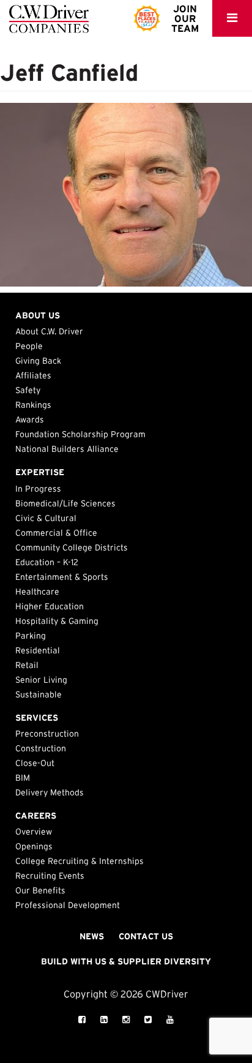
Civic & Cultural (45, 518)
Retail (27, 665)
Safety (27, 390)
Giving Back (38, 361)
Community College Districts (71, 547)
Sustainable (38, 694)
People (29, 346)
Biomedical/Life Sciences (65, 503)
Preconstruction (47, 733)
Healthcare (37, 591)
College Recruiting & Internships (79, 861)
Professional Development (67, 905)
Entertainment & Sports (61, 577)
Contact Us (146, 936)
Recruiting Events (49, 876)
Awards (29, 419)
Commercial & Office (56, 533)
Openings (34, 846)
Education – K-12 (46, 562)
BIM (22, 778)
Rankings (33, 405)
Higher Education (49, 606)
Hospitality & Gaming (56, 621)
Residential (37, 650)
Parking (30, 635)
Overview (33, 831)
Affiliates (33, 375)
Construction (40, 748)
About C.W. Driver (49, 331)
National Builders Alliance (67, 449)
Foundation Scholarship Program (80, 434)
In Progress (38, 489)
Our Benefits (40, 890)
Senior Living (41, 680)
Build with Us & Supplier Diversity (126, 961)
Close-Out (34, 763)
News (92, 936)
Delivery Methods (49, 792)
